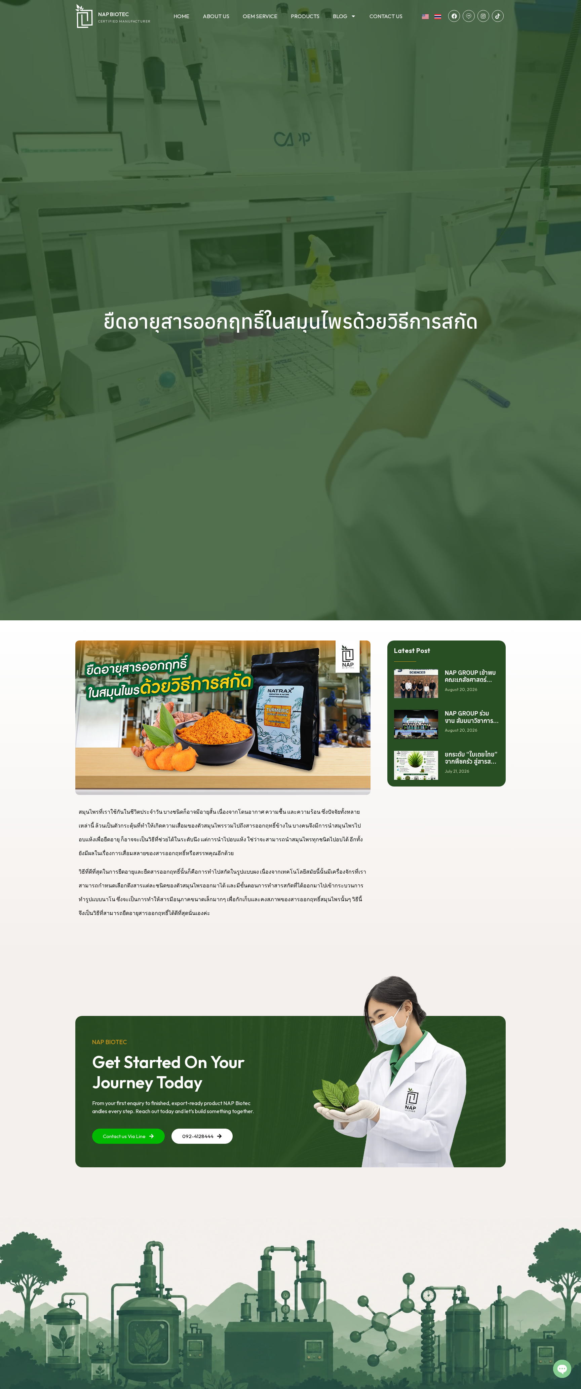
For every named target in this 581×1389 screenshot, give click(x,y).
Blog (340, 16)
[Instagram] (483, 16)
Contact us (386, 16)
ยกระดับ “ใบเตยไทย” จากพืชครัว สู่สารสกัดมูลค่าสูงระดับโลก (471, 762)
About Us (216, 16)
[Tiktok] (498, 16)
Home (181, 16)
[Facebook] (454, 16)
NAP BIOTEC (113, 14)
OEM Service (260, 16)
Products (305, 16)
